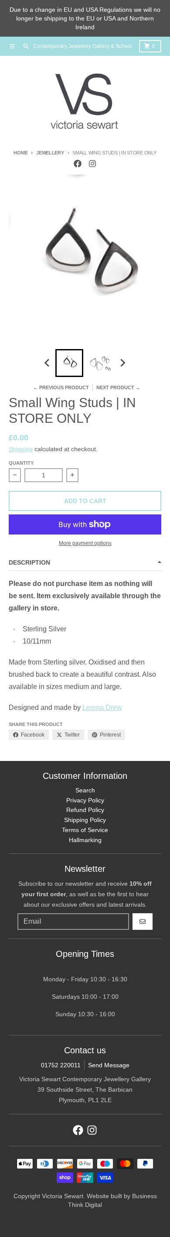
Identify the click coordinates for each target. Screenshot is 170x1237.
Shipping (21, 448)
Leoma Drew (102, 707)
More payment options (85, 543)
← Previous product (61, 387)
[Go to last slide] (47, 363)
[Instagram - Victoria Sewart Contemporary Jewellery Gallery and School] (92, 163)
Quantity (21, 463)
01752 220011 (61, 1065)
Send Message (108, 1065)
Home (20, 152)
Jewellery (50, 152)
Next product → (118, 387)
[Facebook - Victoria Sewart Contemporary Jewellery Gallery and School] (77, 163)
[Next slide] (122, 363)
